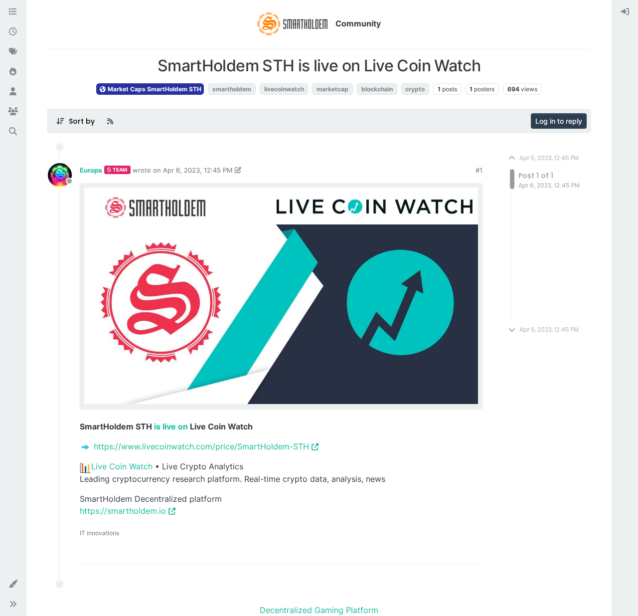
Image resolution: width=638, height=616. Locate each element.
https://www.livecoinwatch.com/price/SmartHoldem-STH (201, 446)
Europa (91, 170)
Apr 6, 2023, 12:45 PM (198, 170)
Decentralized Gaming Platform (319, 610)
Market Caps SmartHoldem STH (153, 89)
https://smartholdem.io (123, 511)
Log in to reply (558, 121)
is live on (171, 426)
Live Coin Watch (122, 466)
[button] (13, 584)
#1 (479, 170)
